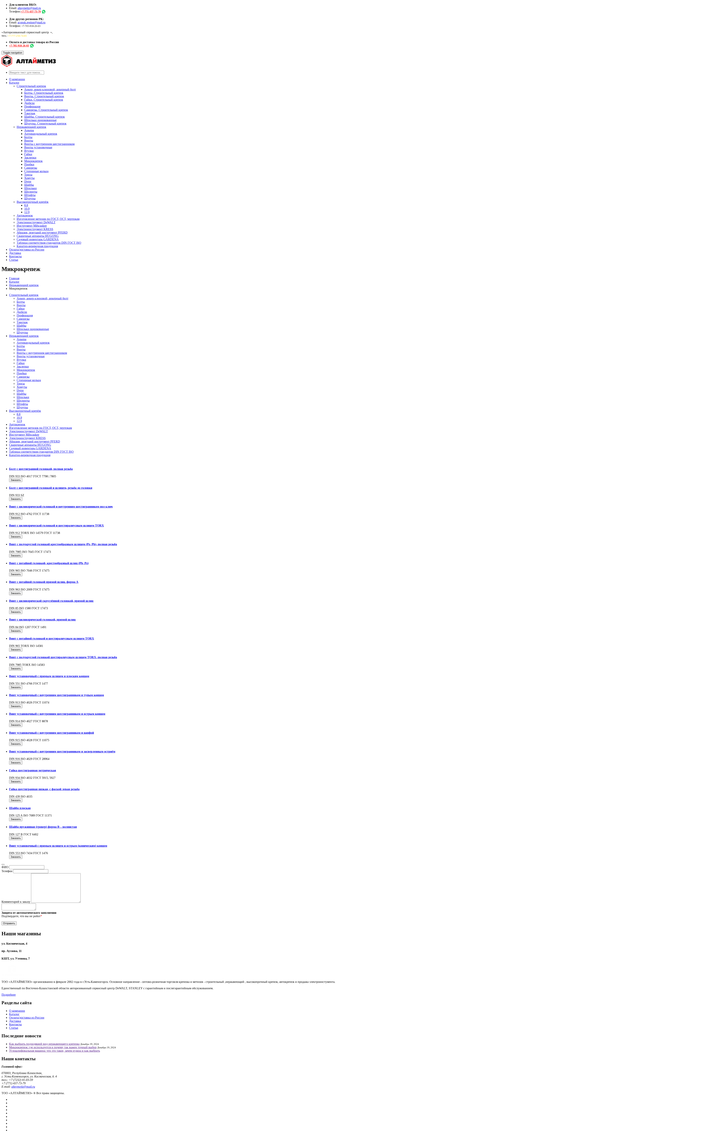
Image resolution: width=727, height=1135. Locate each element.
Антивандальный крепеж (40, 133)
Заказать (16, 480)
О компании (17, 79)
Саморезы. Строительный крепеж (46, 109)
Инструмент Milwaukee (32, 225)
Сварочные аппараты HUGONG (38, 236)
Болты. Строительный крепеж (43, 92)
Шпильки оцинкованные (40, 120)
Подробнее (9, 994)
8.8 (26, 205)
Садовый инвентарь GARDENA (38, 239)
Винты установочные (38, 147)
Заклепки (30, 157)
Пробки (29, 164)
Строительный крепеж (31, 86)
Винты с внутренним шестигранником (49, 144)
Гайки (28, 154)
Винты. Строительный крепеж (44, 96)
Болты (28, 137)
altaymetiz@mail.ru (29, 8)
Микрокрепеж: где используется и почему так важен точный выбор (53, 1047)
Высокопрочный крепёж (32, 201)
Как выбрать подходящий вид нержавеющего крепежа (44, 1043)
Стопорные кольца (36, 171)
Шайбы (29, 184)
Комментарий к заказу (16, 901)
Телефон (7, 871)
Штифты (30, 195)
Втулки (29, 150)
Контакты (15, 256)
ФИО (5, 867)
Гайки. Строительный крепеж (43, 99)
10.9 (27, 208)
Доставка (15, 253)
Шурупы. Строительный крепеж (45, 123)
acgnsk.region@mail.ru (31, 22)
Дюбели (29, 103)
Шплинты (30, 191)
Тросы (28, 174)
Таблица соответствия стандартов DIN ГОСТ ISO (49, 242)
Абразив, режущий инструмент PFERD (42, 232)
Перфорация (32, 106)
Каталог (14, 82)
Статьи (13, 259)
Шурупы (30, 198)
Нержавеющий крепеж (31, 127)
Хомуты (29, 178)
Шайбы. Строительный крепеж (44, 116)
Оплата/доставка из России (26, 249)
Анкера (29, 130)
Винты (28, 140)
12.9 (27, 212)
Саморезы (30, 167)
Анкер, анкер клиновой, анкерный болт (50, 89)
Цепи (27, 181)
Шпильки (30, 188)
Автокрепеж (25, 215)
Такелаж (29, 113)
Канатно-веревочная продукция (37, 246)
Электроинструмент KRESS (35, 229)
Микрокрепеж (33, 161)
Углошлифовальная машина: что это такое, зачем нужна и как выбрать (54, 1050)
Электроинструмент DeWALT (36, 222)
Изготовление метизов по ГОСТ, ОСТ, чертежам (48, 218)
